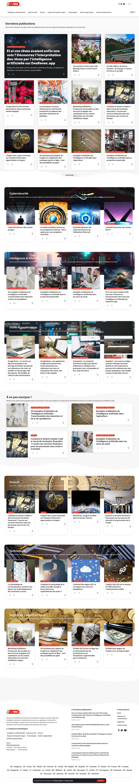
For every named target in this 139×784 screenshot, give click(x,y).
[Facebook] (119, 4)
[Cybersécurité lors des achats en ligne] (20, 213)
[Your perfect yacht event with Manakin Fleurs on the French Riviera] (86, 49)
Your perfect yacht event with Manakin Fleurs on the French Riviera (85, 68)
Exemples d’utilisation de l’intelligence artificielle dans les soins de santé (84, 294)
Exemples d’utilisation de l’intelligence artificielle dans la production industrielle (119, 158)
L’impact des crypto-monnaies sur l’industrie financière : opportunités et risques (18, 158)
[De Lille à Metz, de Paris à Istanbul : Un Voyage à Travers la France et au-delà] (120, 49)
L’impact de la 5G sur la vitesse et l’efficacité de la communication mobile (118, 586)
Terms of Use (69, 780)
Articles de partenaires (81, 62)
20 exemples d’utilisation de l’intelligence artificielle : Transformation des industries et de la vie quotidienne (46, 415)
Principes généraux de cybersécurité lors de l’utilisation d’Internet (82, 229)
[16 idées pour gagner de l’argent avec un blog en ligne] (118, 634)
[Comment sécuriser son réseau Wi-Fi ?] (118, 213)
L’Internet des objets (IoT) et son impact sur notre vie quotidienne (84, 586)
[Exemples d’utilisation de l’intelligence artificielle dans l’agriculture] (86, 141)
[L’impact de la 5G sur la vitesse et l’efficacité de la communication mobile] (118, 570)
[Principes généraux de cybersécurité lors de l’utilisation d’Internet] (86, 213)
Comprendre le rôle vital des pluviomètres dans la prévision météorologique (18, 109)
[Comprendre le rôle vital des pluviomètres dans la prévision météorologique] (19, 92)
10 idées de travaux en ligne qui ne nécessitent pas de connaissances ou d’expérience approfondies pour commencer (85, 653)
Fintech (109, 103)
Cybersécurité (13, 223)
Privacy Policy (58, 780)
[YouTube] (124, 4)
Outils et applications (16, 357)
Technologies (13, 581)
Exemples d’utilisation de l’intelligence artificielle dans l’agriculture (84, 158)
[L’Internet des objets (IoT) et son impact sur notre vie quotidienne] (86, 570)
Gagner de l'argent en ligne (82, 103)
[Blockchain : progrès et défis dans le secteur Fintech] (86, 502)
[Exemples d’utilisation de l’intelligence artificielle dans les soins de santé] (86, 278)
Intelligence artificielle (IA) (16, 47)
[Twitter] (121, 4)
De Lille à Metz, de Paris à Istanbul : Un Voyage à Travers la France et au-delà (119, 68)
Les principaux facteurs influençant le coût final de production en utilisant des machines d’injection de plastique (50, 111)
